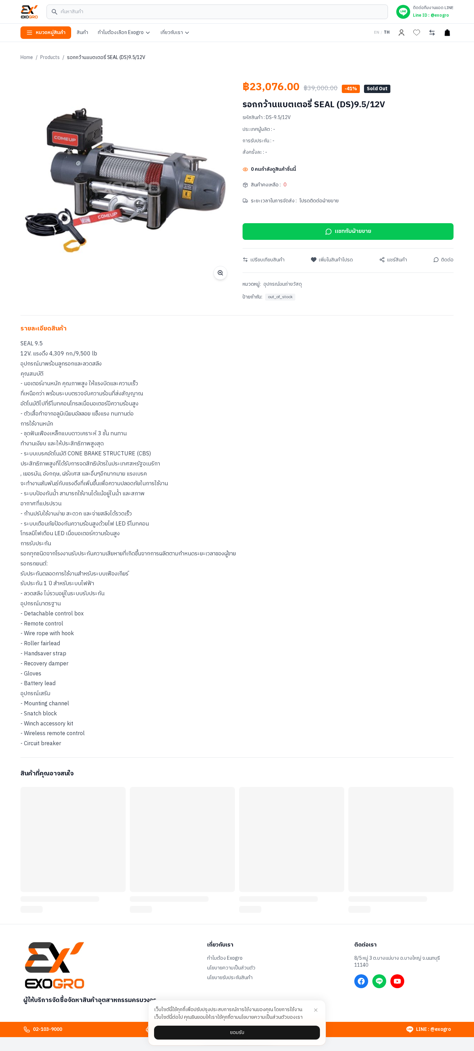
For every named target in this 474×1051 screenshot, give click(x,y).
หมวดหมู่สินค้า (51, 32)
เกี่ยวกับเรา (171, 32)
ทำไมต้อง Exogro (225, 958)
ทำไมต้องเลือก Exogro (121, 32)
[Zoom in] (220, 273)
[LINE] (379, 981)
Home (26, 57)
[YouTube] (397, 981)
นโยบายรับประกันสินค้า (230, 977)
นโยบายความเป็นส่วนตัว (231, 968)
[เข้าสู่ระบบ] (401, 32)
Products (50, 57)
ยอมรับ (237, 1032)
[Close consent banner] (316, 1010)
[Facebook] (361, 981)
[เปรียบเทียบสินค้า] (432, 32)
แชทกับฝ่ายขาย (353, 231)
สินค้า (82, 32)
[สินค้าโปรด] (416, 32)
